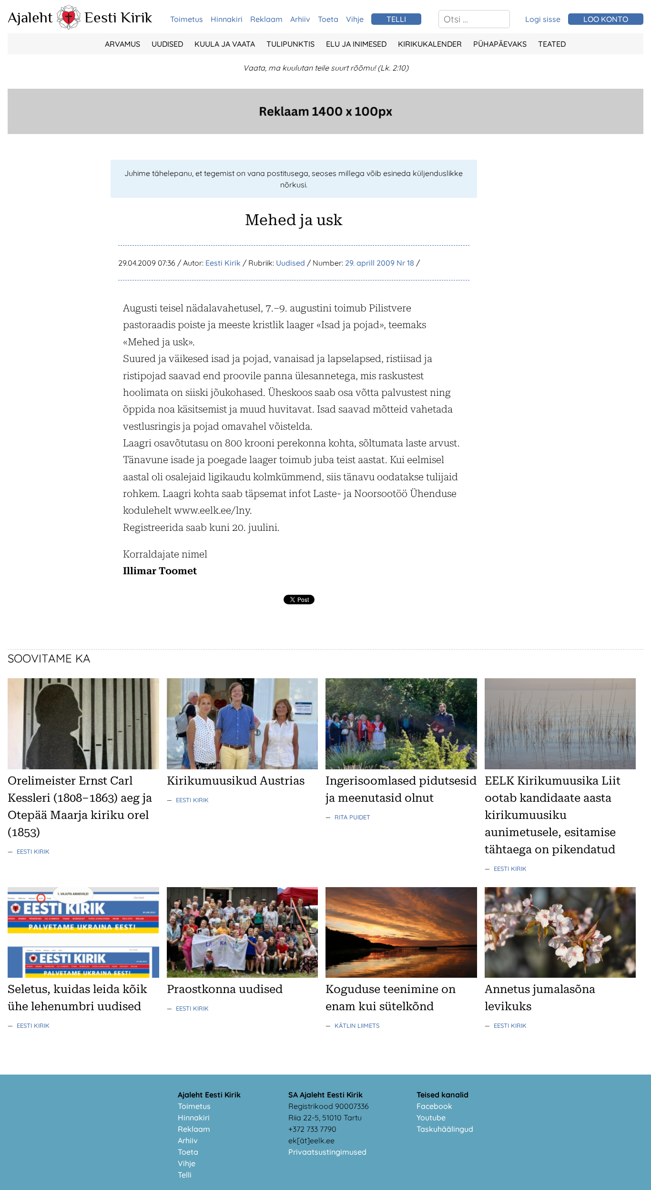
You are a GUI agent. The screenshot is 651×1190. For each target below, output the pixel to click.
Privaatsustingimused (327, 1152)
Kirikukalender (430, 44)
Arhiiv (300, 19)
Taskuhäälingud (445, 1129)
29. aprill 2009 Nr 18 (379, 263)
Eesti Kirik (118, 17)
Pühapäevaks (500, 44)
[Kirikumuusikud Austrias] (242, 766)
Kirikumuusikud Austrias (236, 780)
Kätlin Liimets (357, 1025)
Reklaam (266, 19)
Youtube (431, 1117)
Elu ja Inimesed (356, 44)
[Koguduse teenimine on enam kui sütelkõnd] (401, 975)
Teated (552, 44)
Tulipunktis (290, 44)
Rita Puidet (352, 817)
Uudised (167, 44)
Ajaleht (30, 17)
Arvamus (122, 44)
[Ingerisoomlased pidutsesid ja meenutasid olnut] (401, 766)
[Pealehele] (69, 26)
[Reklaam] (325, 131)
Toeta (328, 19)
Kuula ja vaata (224, 44)
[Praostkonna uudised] (242, 975)
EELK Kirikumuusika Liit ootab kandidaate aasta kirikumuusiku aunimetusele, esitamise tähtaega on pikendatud (552, 815)
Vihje (355, 19)
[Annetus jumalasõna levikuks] (560, 975)
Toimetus (186, 19)
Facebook (434, 1106)
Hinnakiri (227, 19)
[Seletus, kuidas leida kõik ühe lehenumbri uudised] (83, 975)
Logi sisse (542, 19)
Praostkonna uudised (225, 989)
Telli (185, 1175)
